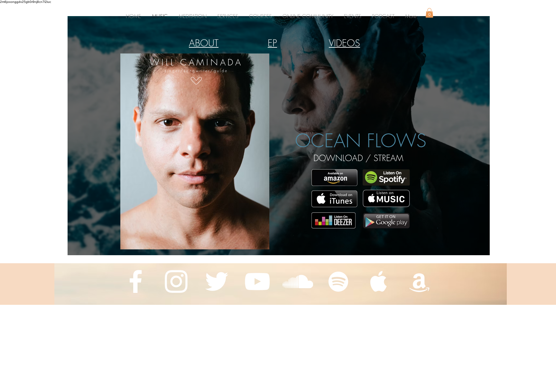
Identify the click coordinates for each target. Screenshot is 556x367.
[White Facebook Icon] (135, 281)
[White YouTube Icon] (257, 281)
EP (272, 43)
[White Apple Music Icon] (379, 281)
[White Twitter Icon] (216, 281)
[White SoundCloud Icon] (298, 281)
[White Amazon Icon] (419, 281)
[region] (194, 155)
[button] (260, 16)
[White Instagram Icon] (176, 281)
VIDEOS (344, 43)
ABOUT (203, 43)
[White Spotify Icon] (338, 281)
